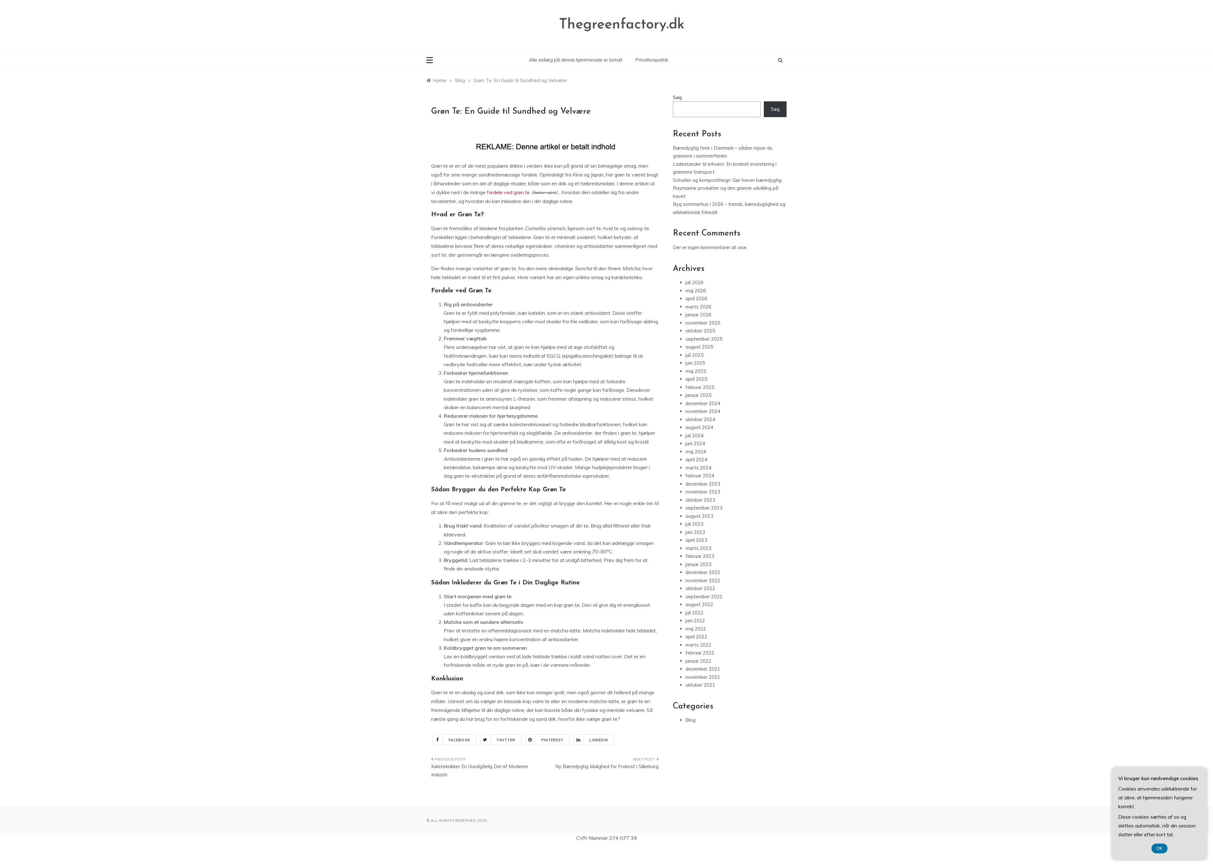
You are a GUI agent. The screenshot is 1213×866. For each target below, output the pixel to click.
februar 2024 (699, 476)
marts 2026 (698, 307)
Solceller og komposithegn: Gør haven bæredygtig (727, 180)
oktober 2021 (700, 685)
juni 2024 (695, 443)
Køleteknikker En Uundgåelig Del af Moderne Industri (479, 770)
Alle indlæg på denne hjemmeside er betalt (576, 60)
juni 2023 (695, 532)
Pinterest (552, 740)
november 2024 (702, 411)
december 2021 (702, 669)
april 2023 (696, 540)
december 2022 (702, 572)
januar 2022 (698, 661)
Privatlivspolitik (651, 60)
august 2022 (699, 604)
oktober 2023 (700, 500)
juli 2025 (694, 355)
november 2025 (702, 323)
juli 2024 (694, 436)
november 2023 (702, 492)
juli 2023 (694, 524)
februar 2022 (699, 653)
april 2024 (696, 460)
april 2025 (696, 379)
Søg (677, 97)
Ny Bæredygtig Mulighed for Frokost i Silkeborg (607, 766)
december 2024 (702, 403)
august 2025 (699, 347)
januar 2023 (698, 564)
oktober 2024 (700, 419)
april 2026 (696, 299)
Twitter (506, 740)
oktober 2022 (700, 588)
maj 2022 (695, 629)
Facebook (459, 740)
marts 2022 (698, 645)
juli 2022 (694, 613)
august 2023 (699, 516)
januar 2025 (698, 395)
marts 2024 (698, 468)
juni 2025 (695, 363)
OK (1159, 848)
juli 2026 (694, 282)
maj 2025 (695, 371)
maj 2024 (695, 452)
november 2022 (702, 580)
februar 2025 (699, 387)
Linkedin (598, 740)
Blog (690, 720)
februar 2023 (699, 556)
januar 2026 (698, 315)
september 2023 (703, 508)
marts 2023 (698, 548)
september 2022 (703, 597)
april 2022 (696, 637)
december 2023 (702, 484)
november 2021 (702, 677)
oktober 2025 (700, 331)
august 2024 (699, 427)
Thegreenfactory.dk (622, 25)
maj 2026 (695, 291)
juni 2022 (695, 621)
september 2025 (703, 339)
